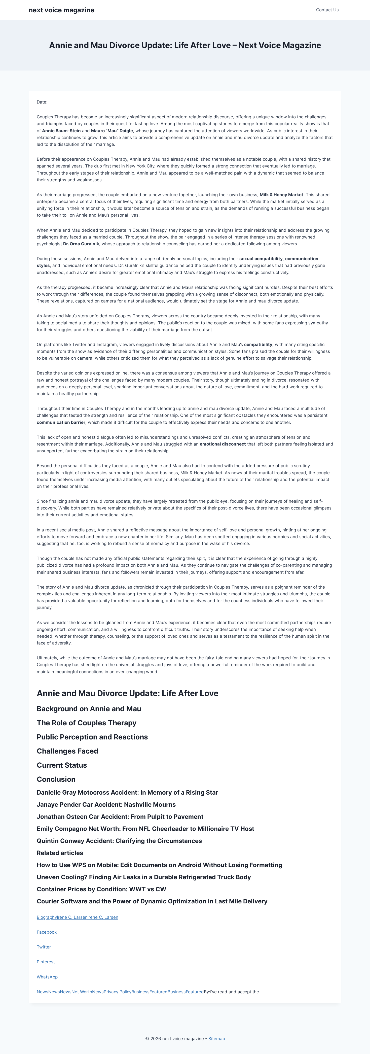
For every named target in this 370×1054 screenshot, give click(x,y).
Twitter (44, 946)
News (42, 991)
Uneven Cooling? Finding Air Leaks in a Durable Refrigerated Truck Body (144, 877)
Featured (159, 991)
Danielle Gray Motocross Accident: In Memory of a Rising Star (127, 792)
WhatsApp (47, 976)
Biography (47, 917)
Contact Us (327, 9)
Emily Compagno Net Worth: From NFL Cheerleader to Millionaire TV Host (145, 828)
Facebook (47, 932)
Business (140, 991)
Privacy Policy (117, 991)
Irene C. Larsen (72, 917)
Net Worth (81, 991)
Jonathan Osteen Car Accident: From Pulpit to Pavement (120, 816)
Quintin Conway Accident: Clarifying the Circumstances (119, 840)
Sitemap (216, 1038)
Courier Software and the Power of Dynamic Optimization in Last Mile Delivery (152, 901)
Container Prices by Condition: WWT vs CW (101, 889)
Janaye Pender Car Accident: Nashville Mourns (106, 804)
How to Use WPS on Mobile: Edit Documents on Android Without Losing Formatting (159, 865)
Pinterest (46, 961)
